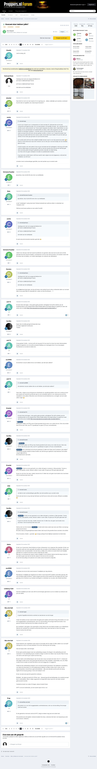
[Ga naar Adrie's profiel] (9, 549)
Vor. (6, 44)
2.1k (10, 282)
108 (9, 621)
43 (9, 315)
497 (9, 372)
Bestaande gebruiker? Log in (77, 4)
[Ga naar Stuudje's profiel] (86, 40)
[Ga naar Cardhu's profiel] (9, 326)
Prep (8, 698)
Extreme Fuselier (8, 172)
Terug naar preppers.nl (20, 11)
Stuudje (91, 38)
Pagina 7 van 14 (48, 44)
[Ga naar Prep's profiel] (9, 703)
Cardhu (8, 321)
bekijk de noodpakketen (25, 69)
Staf (16, 14)
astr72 (9, 302)
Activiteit (11, 11)
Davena (8, 269)
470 (9, 557)
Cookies (53, 765)
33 (9, 499)
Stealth (8, 50)
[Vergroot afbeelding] (65, 139)
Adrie (9, 544)
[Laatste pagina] (42, 45)
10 (27, 44)
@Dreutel (19, 449)
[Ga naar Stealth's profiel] (9, 55)
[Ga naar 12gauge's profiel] (74, 34)
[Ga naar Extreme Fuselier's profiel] (9, 177)
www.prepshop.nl (38, 70)
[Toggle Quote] (18, 121)
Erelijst (32, 14)
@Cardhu (20, 421)
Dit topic (88, 11)
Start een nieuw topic (45, 38)
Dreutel (8, 408)
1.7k (9, 204)
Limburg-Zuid (8, 588)
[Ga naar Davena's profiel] (9, 274)
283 (9, 63)
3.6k (9, 421)
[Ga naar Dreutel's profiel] (9, 413)
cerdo (9, 117)
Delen (55, 31)
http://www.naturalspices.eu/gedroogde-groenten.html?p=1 (42, 308)
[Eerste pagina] (3, 45)
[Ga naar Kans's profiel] (86, 34)
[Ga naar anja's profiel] (9, 491)
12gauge (79, 33)
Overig (4, 11)
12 (32, 44)
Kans (90, 33)
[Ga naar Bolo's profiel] (9, 196)
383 (9, 130)
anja (8, 486)
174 (9, 601)
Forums (3, 14)
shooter (8, 98)
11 (30, 44)
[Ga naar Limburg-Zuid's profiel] (9, 594)
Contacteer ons (46, 765)
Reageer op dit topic (61, 38)
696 (9, 334)
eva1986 (9, 359)
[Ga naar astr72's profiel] (9, 307)
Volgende (37, 44)
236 (9, 711)
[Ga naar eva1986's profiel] (9, 365)
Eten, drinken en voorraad (20, 32)
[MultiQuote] (17, 64)
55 (9, 185)
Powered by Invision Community (48, 766)
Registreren (91, 4)
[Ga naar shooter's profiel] (9, 103)
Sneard (12, 30)
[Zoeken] (94, 11)
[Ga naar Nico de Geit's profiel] (9, 613)
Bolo (8, 191)
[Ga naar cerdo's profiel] (9, 122)
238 (9, 111)
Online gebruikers (24, 14)
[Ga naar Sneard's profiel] (4, 31)
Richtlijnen (10, 14)
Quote (21, 63)
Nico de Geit (9, 608)
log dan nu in (45, 736)
